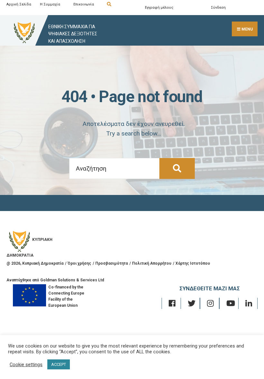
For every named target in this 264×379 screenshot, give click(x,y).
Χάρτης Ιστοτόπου (192, 263)
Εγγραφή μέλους (159, 7)
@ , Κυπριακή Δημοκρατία (34, 263)
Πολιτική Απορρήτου (151, 263)
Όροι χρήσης (79, 263)
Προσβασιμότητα (111, 263)
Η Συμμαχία (50, 4)
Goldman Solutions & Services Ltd (72, 280)
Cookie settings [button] (26, 364)
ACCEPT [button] (58, 364)
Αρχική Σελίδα (18, 4)
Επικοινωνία (83, 4)
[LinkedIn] (248, 303)
